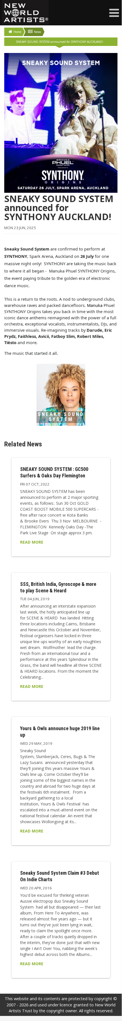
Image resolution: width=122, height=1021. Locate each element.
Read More (31, 542)
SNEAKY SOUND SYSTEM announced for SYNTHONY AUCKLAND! (59, 42)
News (37, 32)
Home (17, 32)
